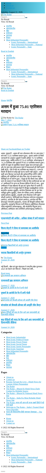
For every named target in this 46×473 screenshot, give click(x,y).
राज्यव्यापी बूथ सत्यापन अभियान (14, 280)
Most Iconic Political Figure (17, 340)
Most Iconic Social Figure (16, 344)
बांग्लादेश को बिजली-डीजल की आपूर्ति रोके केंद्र (21, 305)
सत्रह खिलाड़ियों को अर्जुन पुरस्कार (16, 252)
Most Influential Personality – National (26, 45)
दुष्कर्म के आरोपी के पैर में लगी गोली (15, 292)
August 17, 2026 (8, 285)
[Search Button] (26, 17)
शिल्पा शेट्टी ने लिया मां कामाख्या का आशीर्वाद (20, 240)
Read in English (7, 51)
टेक (7, 358)
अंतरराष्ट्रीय (10, 28)
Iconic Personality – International (24, 42)
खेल (7, 31)
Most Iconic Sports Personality (18, 346)
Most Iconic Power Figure (16, 342)
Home (8, 3)
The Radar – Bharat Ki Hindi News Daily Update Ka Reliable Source (23, 390)
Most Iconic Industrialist (16, 337)
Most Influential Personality (17, 40)
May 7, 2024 (6, 120)
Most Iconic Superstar (15, 349)
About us (10, 5)
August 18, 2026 (8, 260)
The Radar (19, 118)
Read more (5, 273)
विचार (8, 38)
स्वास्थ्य (9, 35)
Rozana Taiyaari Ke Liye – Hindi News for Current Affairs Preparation (23, 383)
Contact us (10, 8)
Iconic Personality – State (21, 47)
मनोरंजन (9, 33)
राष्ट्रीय (9, 26)
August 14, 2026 (8, 327)
